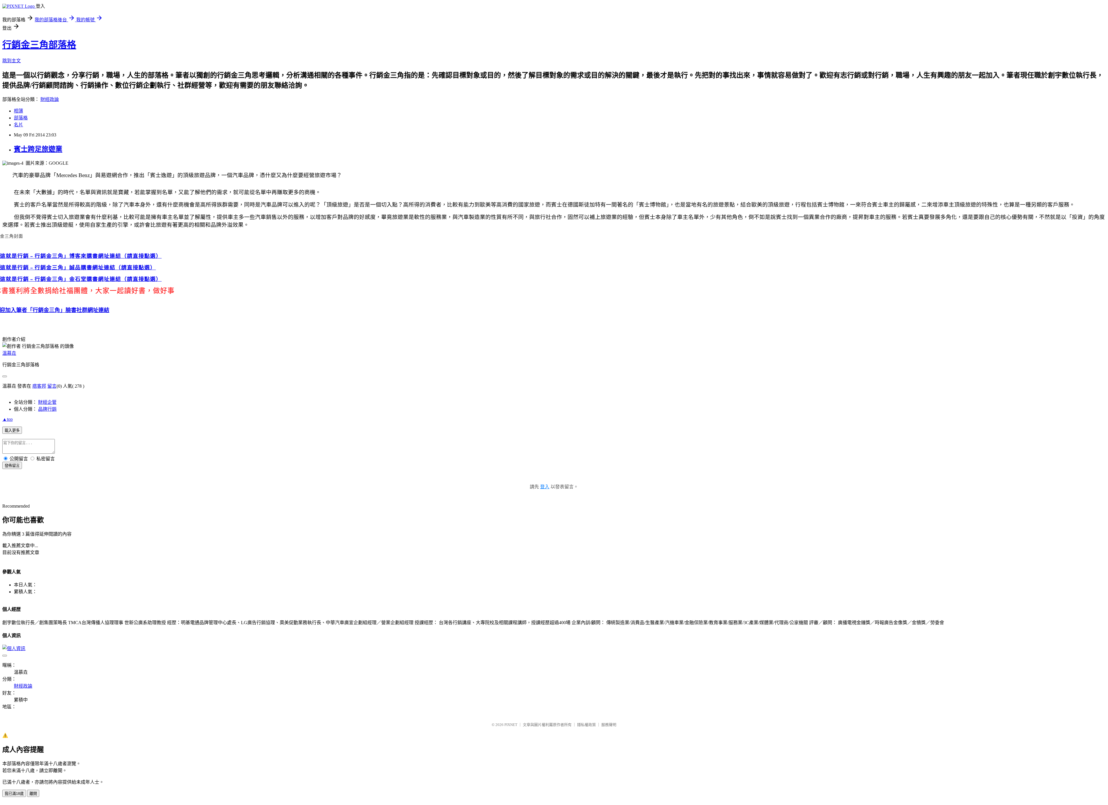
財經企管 (47, 402)
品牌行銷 (47, 409)
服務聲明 (608, 725)
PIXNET (510, 725)
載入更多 (12, 430)
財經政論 (49, 99)
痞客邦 (39, 386)
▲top (7, 419)
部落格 (21, 117)
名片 (18, 124)
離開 (33, 793)
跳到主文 (11, 60)
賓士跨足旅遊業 (38, 149)
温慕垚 (9, 353)
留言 (52, 386)
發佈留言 (12, 466)
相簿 (18, 110)
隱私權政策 (586, 725)
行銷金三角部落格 (39, 45)
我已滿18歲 (14, 793)
